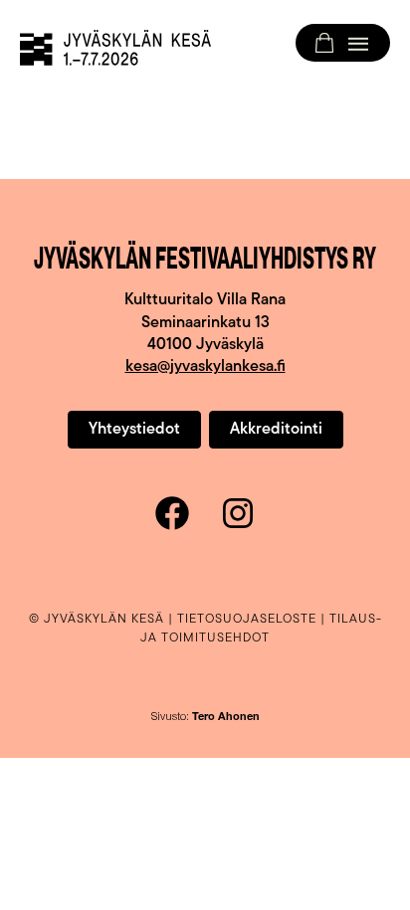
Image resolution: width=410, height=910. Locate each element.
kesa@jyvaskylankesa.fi (205, 367)
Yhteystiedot (134, 430)
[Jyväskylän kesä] (115, 48)
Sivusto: (205, 717)
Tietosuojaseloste (246, 619)
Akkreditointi (276, 430)
